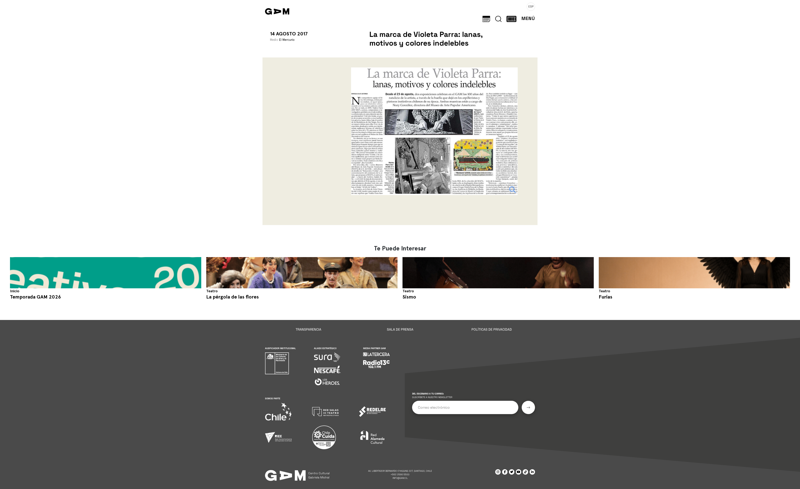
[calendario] (486, 18)
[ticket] (511, 18)
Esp (531, 6)
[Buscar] (498, 18)
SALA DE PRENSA (400, 329)
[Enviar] (528, 407)
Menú (528, 18)
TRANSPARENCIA (308, 329)
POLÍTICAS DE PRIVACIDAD (491, 329)
